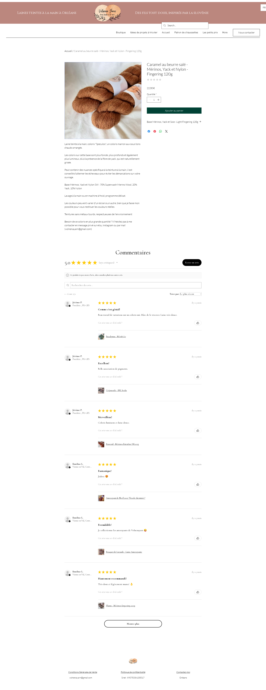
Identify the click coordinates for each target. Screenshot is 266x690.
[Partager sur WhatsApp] (160, 131)
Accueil (68, 51)
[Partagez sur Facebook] (149, 131)
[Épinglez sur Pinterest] (155, 131)
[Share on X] (166, 131)
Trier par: (174, 293)
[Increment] (159, 99)
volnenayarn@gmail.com (80, 677)
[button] (117, 262)
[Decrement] (149, 99)
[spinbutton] (154, 99)
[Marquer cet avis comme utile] (198, 322)
